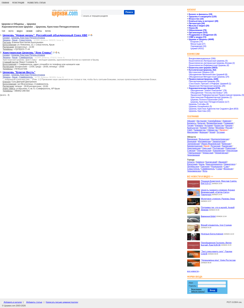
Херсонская (232, 150)
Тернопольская (204, 150)
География (193, 116)
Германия (228, 123)
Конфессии (193, 54)
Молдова (220, 128)
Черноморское (194, 171)
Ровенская (230, 148)
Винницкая (192, 139)
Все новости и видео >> (200, 176)
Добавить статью (34, 302)
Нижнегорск (229, 164)
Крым (14, 40)
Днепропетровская (220, 139)
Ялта (205, 171)
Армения (227, 121)
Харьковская (219, 150)
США (189, 130)
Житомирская (204, 141)
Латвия (203, 128)
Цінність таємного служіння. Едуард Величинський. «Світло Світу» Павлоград (218, 192)
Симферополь (26, 57)
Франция (203, 132)
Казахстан (219, 125)
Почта (48, 31)
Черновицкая (193, 155)
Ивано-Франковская (210, 144)
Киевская (226, 144)
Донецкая (191, 141)
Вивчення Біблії (208, 216)
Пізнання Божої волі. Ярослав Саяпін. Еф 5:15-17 (219, 182)
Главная (5, 2)
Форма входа (194, 276)
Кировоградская (194, 146)
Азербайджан (214, 121)
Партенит (205, 166)
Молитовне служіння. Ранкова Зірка (218, 199)
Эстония (221, 132)
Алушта (190, 162)
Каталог (191, 9)
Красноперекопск (214, 164)
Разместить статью (36, 2)
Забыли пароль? (198, 292)
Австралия (201, 121)
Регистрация (18, 2)
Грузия (190, 125)
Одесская (206, 148)
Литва (211, 128)
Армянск (200, 162)
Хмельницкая (194, 153)
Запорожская (193, 144)
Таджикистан (200, 130)
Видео (20, 31)
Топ (3, 31)
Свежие (29, 31)
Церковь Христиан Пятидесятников (28, 38)
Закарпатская (218, 141)
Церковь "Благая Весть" (19, 72)
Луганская (215, 146)
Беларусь (191, 123)
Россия (229, 128)
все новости (193, 271)
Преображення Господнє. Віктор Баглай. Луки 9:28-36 (216, 244)
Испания (209, 125)
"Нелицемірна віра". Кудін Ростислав (218, 260)
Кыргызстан (192, 128)
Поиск (129, 12)
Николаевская (194, 148)
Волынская (204, 139)
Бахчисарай (211, 162)
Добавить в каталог (13, 302)
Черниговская (221, 153)
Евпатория (192, 164)
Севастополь (25, 40)
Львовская (227, 146)
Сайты (39, 31)
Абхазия (191, 121)
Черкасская (207, 153)
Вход (212, 290)
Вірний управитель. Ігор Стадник (216, 225)
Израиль (199, 125)
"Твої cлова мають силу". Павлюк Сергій (216, 252)
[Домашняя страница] (91, 35)
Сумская (191, 150)
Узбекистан (212, 130)
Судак (219, 169)
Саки (226, 166)
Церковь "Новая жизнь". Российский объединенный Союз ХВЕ (45, 35)
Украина (6, 40)
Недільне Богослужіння (212, 234)
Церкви (6, 38)
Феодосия (228, 169)
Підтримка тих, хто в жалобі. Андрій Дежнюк (217, 208)
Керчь (201, 164)
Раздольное (216, 166)
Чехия (212, 132)
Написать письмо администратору (62, 302)
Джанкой (222, 162)
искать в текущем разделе (95, 16)
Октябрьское (193, 166)
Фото (10, 31)
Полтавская (218, 148)
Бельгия (201, 123)
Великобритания (214, 123)
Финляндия (192, 132)
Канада (228, 125)
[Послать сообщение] (89, 35)
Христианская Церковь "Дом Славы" (27, 52)
